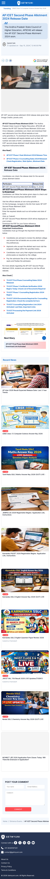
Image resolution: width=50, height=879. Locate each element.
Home (5, 821)
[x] (20, 842)
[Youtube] (33, 842)
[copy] (7, 61)
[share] (3, 61)
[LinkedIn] (28, 842)
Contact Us (5, 863)
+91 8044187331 (11, 848)
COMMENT (18, 809)
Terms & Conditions (8, 870)
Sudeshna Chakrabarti (9, 641)
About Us (4, 859)
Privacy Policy (6, 866)
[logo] (25, 3)
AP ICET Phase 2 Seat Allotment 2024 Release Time (27, 155)
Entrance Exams (16, 821)
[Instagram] (24, 842)
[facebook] (15, 842)
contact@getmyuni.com (13, 852)
